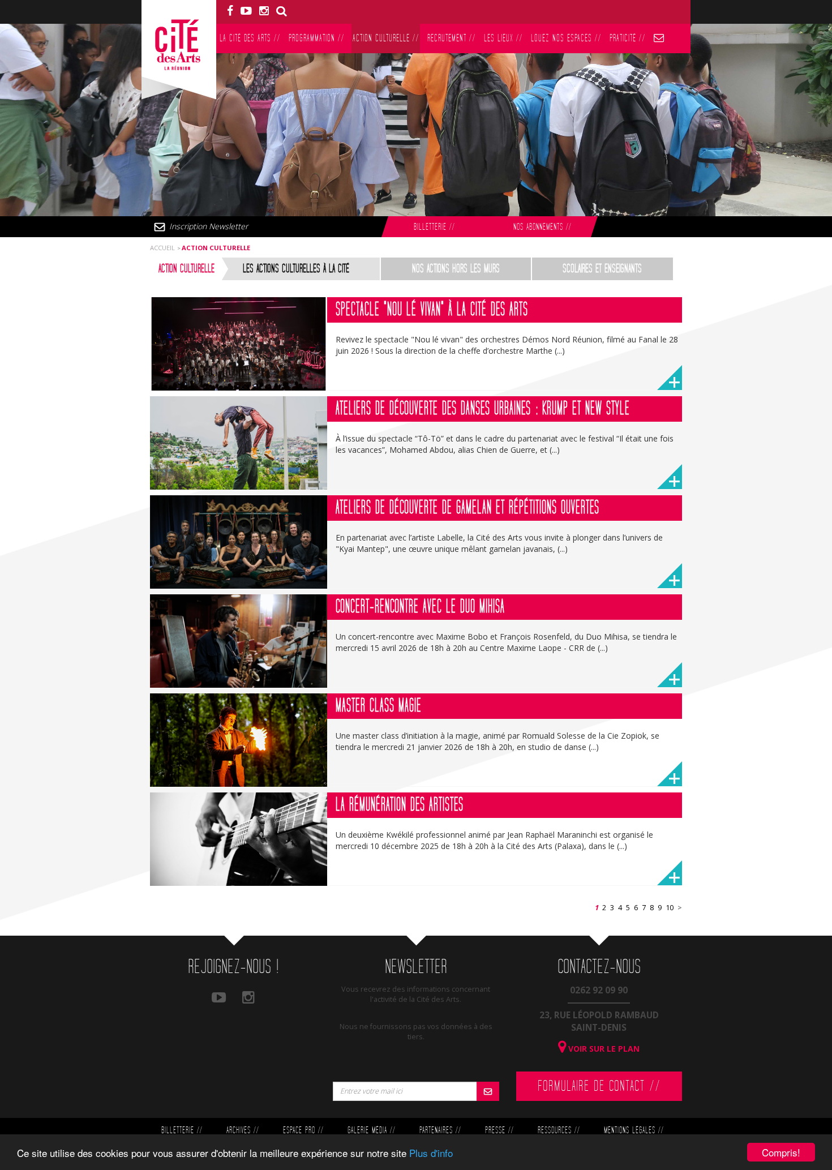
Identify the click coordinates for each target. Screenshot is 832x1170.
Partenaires (440, 1130)
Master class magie (379, 706)
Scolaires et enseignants (602, 269)
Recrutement (451, 38)
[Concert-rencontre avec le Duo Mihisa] (238, 641)
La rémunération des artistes (400, 805)
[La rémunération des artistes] (238, 839)
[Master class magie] (238, 740)
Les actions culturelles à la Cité (296, 269)
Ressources (559, 1130)
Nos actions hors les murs (456, 269)
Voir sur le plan (603, 1048)
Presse (499, 1130)
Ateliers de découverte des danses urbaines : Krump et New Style (483, 408)
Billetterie (434, 227)
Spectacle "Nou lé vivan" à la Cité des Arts (432, 309)
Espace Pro (303, 1130)
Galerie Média (371, 1130)
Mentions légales (633, 1130)
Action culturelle (386, 38)
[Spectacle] (238, 344)
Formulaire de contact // (599, 1086)
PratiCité (627, 38)
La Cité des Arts (250, 38)
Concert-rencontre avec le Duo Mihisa (420, 607)
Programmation (316, 38)
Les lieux (503, 38)
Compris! (781, 1152)
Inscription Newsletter (208, 226)
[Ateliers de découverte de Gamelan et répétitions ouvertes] (238, 542)
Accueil (162, 247)
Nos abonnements (542, 227)
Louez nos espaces (566, 38)
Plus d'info (431, 1153)
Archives (242, 1130)
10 (670, 907)
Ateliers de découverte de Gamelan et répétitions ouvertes (467, 508)
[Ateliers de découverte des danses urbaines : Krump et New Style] (238, 443)
